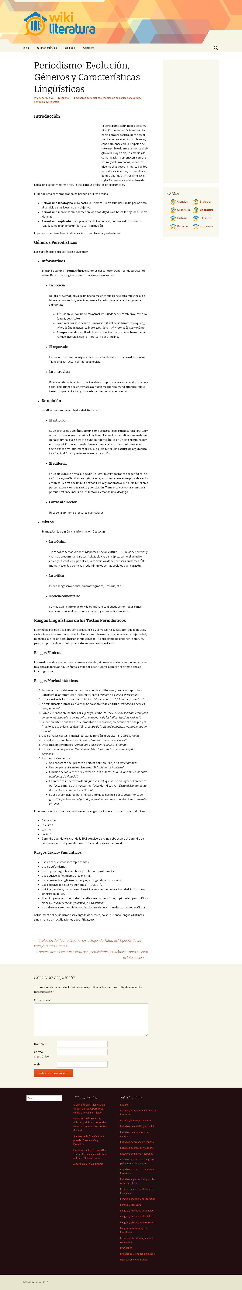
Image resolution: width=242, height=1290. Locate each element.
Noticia (136, 98)
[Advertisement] (67, 151)
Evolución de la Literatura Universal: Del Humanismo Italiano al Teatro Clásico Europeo (90, 1154)
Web (37, 1064)
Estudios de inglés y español (136, 1153)
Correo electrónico (42, 1054)
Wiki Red (70, 48)
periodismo (40, 101)
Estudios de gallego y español (137, 1147)
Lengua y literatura (130, 1204)
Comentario (43, 1000)
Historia (182, 218)
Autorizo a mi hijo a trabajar (88, 1164)
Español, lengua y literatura (135, 1120)
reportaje (53, 101)
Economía (206, 226)
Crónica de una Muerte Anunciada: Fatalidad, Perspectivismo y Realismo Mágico (89, 1108)
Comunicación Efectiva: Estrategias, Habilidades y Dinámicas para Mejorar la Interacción (92, 954)
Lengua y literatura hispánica (136, 1216)
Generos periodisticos (89, 98)
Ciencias (182, 201)
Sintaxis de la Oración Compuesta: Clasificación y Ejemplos (88, 1140)
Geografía (183, 210)
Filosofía (205, 218)
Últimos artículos (47, 48)
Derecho (182, 226)
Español (64, 98)
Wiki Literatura (33, 1282)
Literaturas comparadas (133, 1259)
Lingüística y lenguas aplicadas (137, 1253)
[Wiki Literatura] (121, 22)
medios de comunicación (117, 98)
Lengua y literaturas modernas (137, 1222)
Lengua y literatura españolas (137, 1210)
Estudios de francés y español (137, 1142)
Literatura (206, 210)
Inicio (26, 48)
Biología (205, 201)
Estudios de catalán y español (137, 1126)
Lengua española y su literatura (137, 1199)
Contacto (88, 48)
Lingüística (126, 1248)
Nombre (40, 1044)
